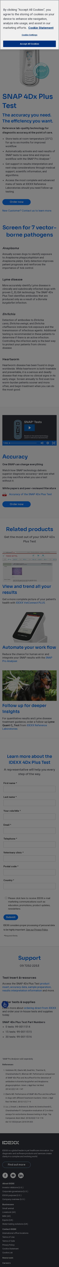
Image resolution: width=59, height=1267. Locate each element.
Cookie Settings (29, 35)
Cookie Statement (40, 28)
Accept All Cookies (29, 44)
